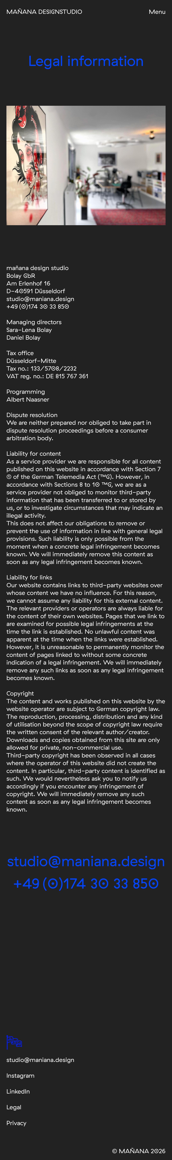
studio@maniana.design (40, 1059)
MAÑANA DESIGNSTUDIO (44, 11)
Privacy (16, 1123)
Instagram (20, 1075)
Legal (13, 1107)
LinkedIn (18, 1091)
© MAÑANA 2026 (139, 1151)
